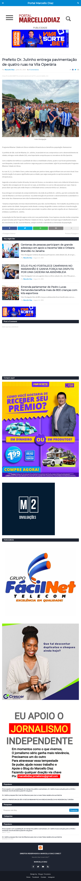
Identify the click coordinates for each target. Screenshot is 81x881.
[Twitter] (75, 69)
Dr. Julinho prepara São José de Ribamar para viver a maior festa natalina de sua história (32, 795)
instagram (51, 877)
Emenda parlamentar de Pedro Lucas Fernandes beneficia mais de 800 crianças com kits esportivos (49, 290)
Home (28, 877)
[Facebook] (72, 69)
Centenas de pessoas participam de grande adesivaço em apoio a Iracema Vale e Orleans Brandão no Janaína (47, 247)
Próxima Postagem (71, 233)
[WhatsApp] (40, 228)
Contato (43, 877)
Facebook (35, 877)
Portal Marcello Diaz (40, 3)
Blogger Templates (44, 874)
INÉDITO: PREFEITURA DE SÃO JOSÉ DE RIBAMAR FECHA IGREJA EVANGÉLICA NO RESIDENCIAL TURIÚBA (38, 799)
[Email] (78, 69)
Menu (3, 3)
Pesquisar (78, 3)
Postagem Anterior (9, 233)
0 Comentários (34, 69)
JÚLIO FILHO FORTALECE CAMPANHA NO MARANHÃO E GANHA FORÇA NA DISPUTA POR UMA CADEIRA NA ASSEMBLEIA (47, 269)
